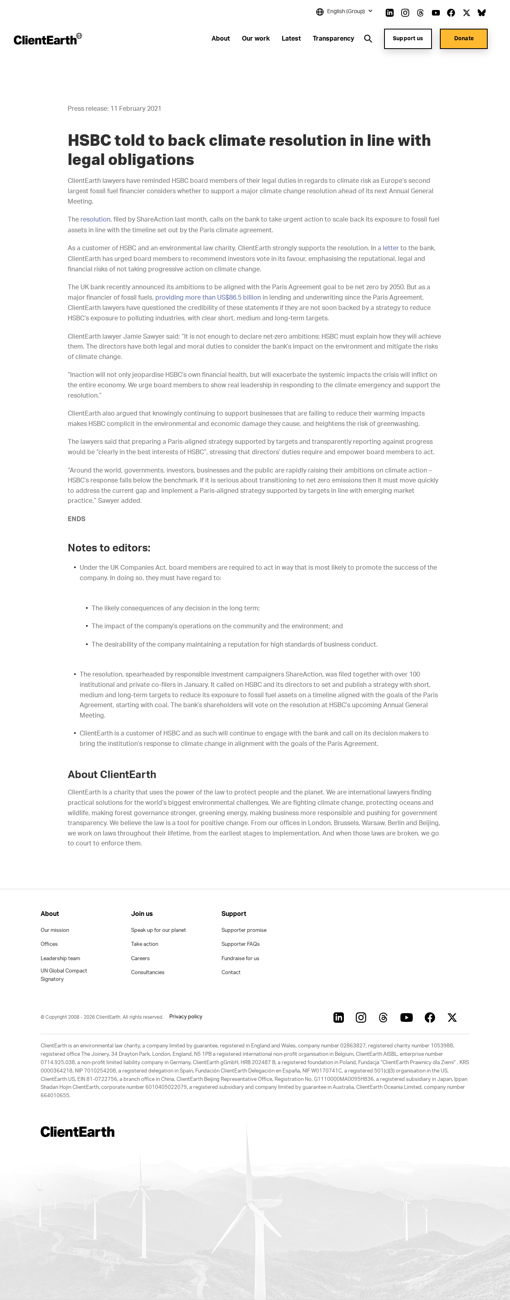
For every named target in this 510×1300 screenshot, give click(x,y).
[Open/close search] (368, 39)
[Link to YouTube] (436, 13)
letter (391, 248)
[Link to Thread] (420, 13)
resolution (95, 219)
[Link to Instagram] (405, 13)
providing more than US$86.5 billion (208, 297)
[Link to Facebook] (451, 13)
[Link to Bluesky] (482, 13)
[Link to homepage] (47, 38)
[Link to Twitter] (467, 13)
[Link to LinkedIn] (390, 13)
